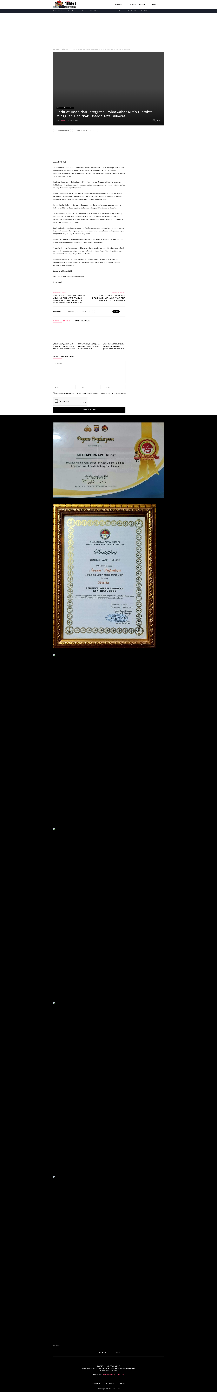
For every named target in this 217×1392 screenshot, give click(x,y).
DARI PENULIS (82, 321)
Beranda (118, 4)
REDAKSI (110, 1383)
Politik (127, 10)
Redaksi (62, 120)
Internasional (105, 10)
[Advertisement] (108, 29)
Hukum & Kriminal (94, 10)
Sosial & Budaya (135, 10)
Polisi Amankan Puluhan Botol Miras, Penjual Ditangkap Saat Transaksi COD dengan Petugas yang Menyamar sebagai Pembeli (64, 345)
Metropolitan (85, 10)
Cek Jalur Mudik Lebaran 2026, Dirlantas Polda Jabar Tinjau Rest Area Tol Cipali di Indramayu (108, 298)
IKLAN (122, 1383)
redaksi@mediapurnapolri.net (113, 1374)
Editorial (60, 10)
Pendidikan (67, 10)
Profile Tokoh (144, 10)
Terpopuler (130, 4)
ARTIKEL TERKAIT (62, 321)
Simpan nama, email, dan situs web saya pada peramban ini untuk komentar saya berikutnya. (90, 393)
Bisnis (54, 10)
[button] (161, 4)
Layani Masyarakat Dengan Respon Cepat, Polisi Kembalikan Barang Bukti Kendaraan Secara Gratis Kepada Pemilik (89, 345)
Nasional (121, 10)
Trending (152, 4)
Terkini (142, 4)
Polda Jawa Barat (68, 107)
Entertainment (76, 10)
